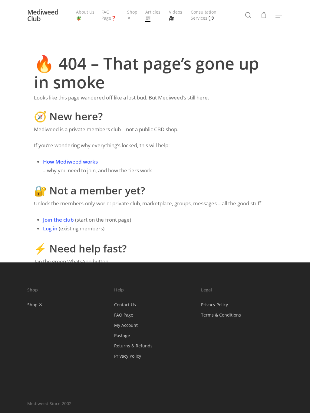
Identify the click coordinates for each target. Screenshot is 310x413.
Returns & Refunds (133, 346)
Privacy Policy (127, 356)
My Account (126, 325)
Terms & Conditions (221, 315)
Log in (50, 228)
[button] (279, 15)
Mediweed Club (42, 15)
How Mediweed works (70, 161)
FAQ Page (123, 315)
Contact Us (125, 304)
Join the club (58, 219)
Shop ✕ (34, 304)
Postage (122, 335)
